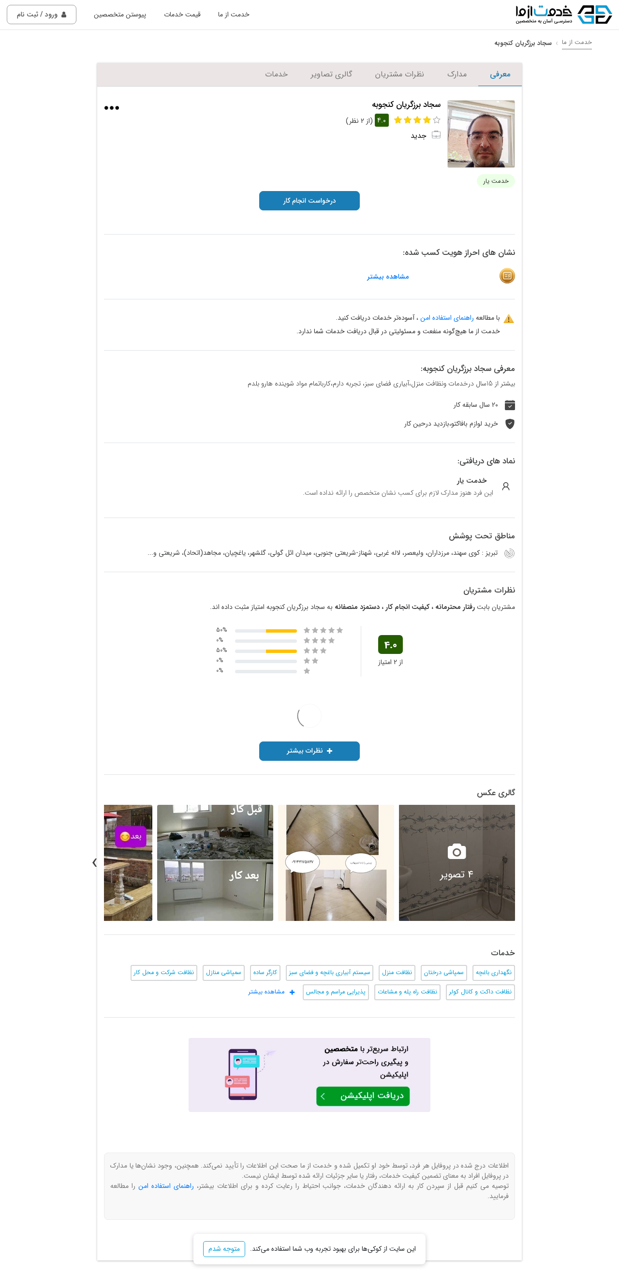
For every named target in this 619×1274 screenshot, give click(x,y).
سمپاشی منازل (223, 973)
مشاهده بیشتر (388, 277)
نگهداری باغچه (494, 973)
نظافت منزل (397, 973)
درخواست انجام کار (309, 200)
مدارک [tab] (457, 74)
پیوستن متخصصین (120, 14)
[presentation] (524, 863)
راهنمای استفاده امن (447, 317)
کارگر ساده (265, 973)
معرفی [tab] (500, 74)
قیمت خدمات (182, 14)
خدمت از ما (234, 14)
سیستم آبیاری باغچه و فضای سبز (329, 973)
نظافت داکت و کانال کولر (480, 992)
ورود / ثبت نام (37, 14)
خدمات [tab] (276, 74)
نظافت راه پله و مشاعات (407, 992)
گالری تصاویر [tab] (331, 74)
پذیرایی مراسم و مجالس (336, 992)
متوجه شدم (224, 1249)
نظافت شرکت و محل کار (164, 973)
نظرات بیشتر (305, 750)
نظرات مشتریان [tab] (399, 74)
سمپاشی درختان (444, 973)
